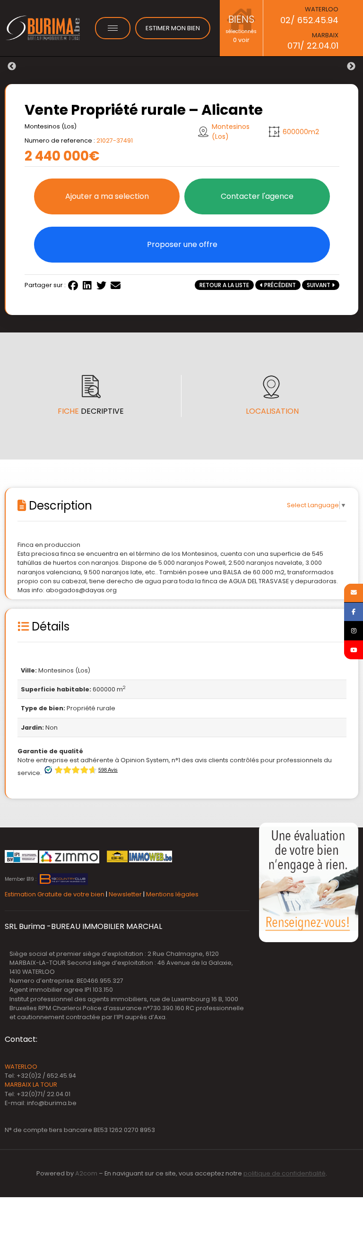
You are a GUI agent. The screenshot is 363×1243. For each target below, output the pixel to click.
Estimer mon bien (173, 28)
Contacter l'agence (257, 196)
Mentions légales (172, 894)
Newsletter (125, 894)
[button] (107, 196)
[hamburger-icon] (112, 28)
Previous (12, 66)
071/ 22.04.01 (312, 45)
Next (351, 66)
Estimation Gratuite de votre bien (54, 894)
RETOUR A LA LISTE (224, 285)
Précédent (279, 285)
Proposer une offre (182, 244)
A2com (86, 1173)
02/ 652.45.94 (309, 20)
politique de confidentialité (284, 1173)
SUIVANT (319, 285)
